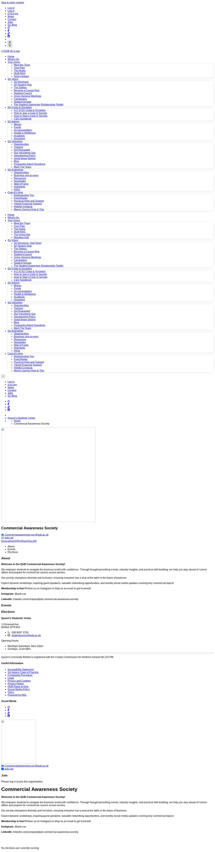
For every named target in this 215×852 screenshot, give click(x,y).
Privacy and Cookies (19, 680)
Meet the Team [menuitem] (22, 65)
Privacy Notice (16, 683)
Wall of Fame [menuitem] (21, 184)
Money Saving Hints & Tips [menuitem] (29, 209)
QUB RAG (19, 231)
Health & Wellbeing (25, 294)
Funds (17, 288)
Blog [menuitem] (16, 161)
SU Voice (13, 79)
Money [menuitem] (17, 124)
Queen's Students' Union (21, 418)
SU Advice (13, 121)
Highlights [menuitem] (19, 186)
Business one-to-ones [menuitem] (26, 175)
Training (18, 308)
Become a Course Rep (26, 251)
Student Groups (22, 263)
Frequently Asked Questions (29, 325)
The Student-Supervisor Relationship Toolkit (38, 265)
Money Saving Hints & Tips (29, 370)
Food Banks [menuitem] (20, 198)
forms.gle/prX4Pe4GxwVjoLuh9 (19, 541)
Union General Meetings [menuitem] (27, 96)
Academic (19, 297)
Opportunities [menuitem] (21, 144)
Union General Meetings (27, 257)
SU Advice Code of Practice (23, 672)
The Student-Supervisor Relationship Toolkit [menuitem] (38, 104)
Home (11, 56)
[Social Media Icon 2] (9, 36)
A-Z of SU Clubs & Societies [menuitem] (29, 110)
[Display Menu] (10, 42)
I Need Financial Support (28, 365)
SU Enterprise (15, 169)
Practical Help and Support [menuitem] (29, 201)
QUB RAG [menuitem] (19, 73)
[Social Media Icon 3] (9, 27)
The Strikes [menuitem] (20, 87)
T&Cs (11, 692)
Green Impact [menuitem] (21, 76)
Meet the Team (22, 223)
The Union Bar (22, 234)
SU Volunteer (15, 141)
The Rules (19, 229)
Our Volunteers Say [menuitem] (25, 152)
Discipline (19, 299)
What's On (13, 59)
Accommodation (23, 291)
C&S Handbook (22, 280)
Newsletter (20, 342)
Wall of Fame (21, 345)
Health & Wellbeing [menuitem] (25, 133)
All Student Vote (23, 246)
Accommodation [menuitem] (23, 130)
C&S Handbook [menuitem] (22, 118)
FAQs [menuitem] (17, 189)
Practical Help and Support (29, 362)
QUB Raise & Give (18, 686)
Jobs (10, 22)
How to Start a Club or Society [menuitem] (30, 116)
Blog (16, 322)
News (11, 16)
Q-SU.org (13, 13)
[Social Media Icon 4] (9, 407)
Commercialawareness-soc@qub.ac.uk (26, 534)
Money (17, 285)
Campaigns (20, 260)
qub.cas (9, 537)
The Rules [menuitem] (19, 70)
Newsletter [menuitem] (20, 181)
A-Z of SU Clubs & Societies (29, 271)
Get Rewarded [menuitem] (22, 150)
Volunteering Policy (25, 316)
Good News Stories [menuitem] (25, 158)
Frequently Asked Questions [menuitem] (29, 164)
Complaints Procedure (20, 675)
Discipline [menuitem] (19, 138)
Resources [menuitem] (20, 178)
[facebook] (8, 710)
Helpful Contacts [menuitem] (23, 206)
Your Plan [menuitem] (19, 67)
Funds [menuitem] (17, 127)
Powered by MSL (17, 695)
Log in (11, 8)
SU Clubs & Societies (20, 107)
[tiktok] (9, 713)
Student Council (23, 254)
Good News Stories (25, 319)
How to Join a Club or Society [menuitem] (30, 113)
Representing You (24, 356)
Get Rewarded (22, 311)
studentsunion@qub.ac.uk (26, 635)
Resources (20, 339)
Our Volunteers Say (25, 314)
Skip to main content (12, 2)
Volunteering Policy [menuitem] (25, 155)
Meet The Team (22, 328)
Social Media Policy (19, 689)
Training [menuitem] (18, 147)
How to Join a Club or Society (30, 274)
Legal (11, 678)
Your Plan (19, 226)
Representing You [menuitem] (24, 195)
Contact (12, 19)
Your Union (14, 62)
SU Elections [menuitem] (21, 82)
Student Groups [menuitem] (22, 101)
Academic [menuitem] (19, 135)
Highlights (19, 348)
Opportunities (21, 305)
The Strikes (20, 248)
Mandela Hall (21, 237)
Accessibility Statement (21, 669)
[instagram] (9, 707)
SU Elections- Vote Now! (27, 243)
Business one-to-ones (26, 336)
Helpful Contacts (23, 367)
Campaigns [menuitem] (20, 99)
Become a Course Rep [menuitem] (26, 90)
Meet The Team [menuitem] (22, 167)
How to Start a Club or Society (30, 277)
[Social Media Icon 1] (8, 30)
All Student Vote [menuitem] (23, 84)
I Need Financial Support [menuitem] (28, 203)
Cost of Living (15, 192)
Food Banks (20, 359)
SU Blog (12, 25)
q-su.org (12, 384)
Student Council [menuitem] (23, 93)
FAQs (17, 350)
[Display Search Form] (10, 45)
